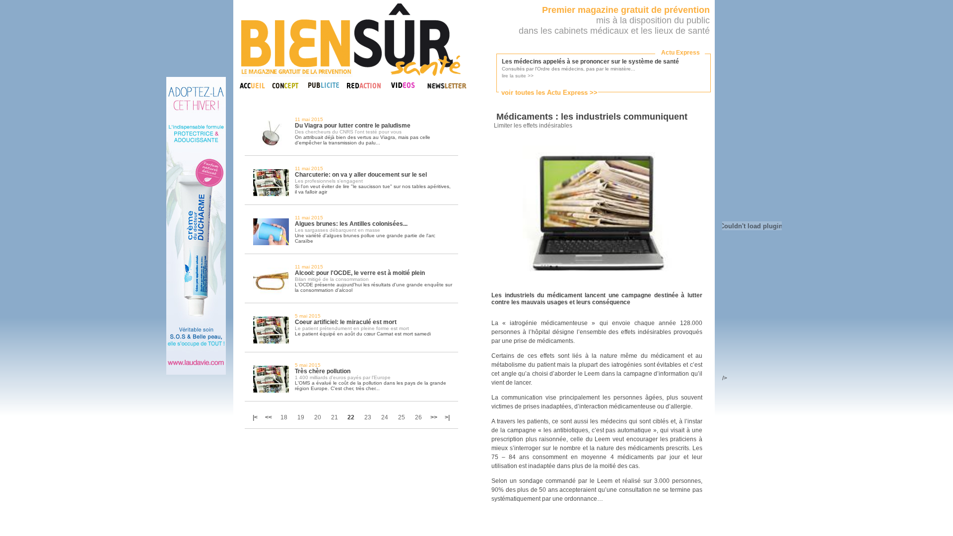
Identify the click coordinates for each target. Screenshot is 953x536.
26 (418, 417)
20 (317, 417)
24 (384, 417)
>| (447, 417)
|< (256, 417)
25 (401, 417)
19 (300, 417)
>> (433, 417)
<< (268, 417)
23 (367, 417)
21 (334, 417)
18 (283, 417)
